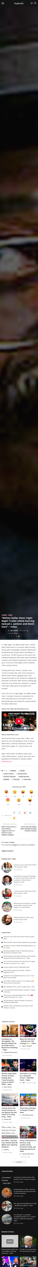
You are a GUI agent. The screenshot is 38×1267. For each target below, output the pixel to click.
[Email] (19, 636)
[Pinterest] (14, 636)
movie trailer (9, 776)
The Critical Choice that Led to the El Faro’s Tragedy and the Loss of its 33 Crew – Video (19, 962)
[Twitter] (11, 636)
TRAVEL (5, 1104)
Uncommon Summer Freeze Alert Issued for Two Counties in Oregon (24, 1178)
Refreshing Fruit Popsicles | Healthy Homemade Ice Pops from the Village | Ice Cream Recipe (25, 905)
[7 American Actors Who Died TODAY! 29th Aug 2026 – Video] (7, 893)
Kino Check (14, 630)
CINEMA (4, 615)
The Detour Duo (27, 1115)
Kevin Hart (22, 774)
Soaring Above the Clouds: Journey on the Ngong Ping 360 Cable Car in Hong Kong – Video (9, 1112)
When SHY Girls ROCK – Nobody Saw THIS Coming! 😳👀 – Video (28, 1041)
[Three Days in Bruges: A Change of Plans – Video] (28, 1100)
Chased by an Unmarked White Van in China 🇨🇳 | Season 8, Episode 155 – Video (18, 996)
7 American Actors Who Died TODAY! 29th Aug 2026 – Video (25, 892)
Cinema (13, 771)
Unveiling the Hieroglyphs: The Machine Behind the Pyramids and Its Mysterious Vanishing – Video (10, 1044)
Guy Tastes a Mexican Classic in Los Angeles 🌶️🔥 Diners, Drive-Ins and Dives (18, 982)
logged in (15, 845)
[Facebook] (9, 636)
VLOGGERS (24, 1104)
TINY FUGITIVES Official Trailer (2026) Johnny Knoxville (19, 942)
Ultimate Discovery (10, 1052)
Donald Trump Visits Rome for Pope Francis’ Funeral (28, 1250)
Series (6, 779)
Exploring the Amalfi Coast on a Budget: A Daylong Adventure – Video (10, 1251)
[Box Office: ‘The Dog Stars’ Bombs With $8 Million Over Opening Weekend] (10, 1132)
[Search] (35, 3)
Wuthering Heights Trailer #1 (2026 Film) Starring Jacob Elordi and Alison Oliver (18, 952)
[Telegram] (16, 636)
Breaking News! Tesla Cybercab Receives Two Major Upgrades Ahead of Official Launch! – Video (19, 957)
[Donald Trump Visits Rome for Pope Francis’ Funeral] (28, 1241)
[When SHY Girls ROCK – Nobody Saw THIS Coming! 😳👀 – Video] (28, 1030)
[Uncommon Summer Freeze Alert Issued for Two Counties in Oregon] (7, 1179)
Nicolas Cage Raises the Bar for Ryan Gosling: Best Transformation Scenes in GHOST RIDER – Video (9, 1079)
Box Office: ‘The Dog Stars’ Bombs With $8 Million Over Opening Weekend (9, 1143)
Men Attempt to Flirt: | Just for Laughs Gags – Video (19, 987)
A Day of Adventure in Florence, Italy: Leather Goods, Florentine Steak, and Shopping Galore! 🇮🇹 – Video (28, 1145)
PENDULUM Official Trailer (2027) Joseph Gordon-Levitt (24, 918)
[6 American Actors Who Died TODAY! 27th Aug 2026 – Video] (7, 867)
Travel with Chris (28, 1154)
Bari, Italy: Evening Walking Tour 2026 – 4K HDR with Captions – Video (25, 1204)
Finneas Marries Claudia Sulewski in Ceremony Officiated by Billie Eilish (18, 1001)
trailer (16, 779)
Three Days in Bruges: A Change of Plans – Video (28, 1110)
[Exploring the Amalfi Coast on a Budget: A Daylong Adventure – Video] (10, 1241)
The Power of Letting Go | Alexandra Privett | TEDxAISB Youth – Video (28, 1077)
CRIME (22, 771)
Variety (6, 1149)
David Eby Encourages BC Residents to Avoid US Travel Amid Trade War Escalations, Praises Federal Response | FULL (25, 879)
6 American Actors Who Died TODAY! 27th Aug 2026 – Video (25, 866)
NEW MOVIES (24, 776)
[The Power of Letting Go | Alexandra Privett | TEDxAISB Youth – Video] (28, 1065)
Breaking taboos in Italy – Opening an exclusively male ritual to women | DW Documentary (25, 1191)
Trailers (27, 779)
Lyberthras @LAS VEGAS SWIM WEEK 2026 (16, 967)
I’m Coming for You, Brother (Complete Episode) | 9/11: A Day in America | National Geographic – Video (25, 1218)
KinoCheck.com (7, 761)
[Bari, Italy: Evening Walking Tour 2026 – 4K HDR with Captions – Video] (7, 1206)
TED (23, 1082)
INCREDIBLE (6, 1035)
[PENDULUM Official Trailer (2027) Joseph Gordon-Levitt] (7, 920)
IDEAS (22, 1070)
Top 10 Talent (27, 1046)
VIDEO (10, 615)
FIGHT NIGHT (9, 774)
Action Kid (7, 1119)
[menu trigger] (4, 3)
